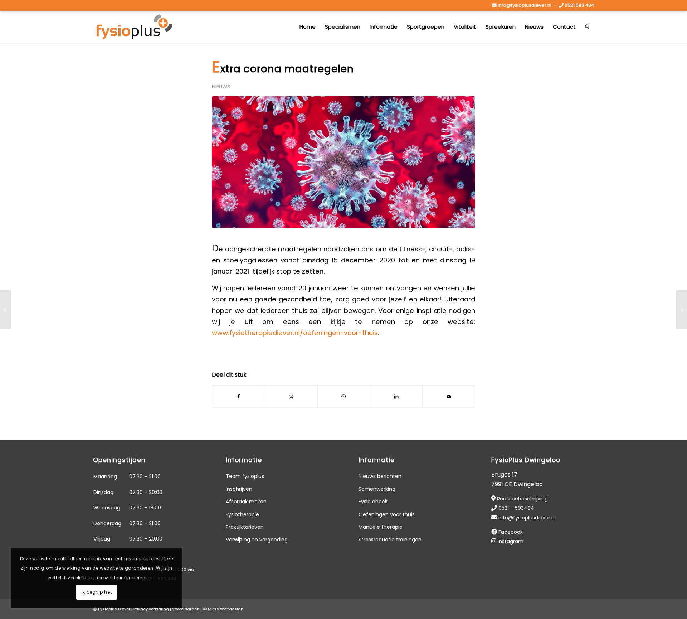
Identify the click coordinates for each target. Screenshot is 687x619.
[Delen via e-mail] (449, 396)
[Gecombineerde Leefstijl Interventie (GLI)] (681, 309)
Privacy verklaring (151, 609)
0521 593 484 (579, 5)
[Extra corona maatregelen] (343, 162)
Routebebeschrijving (522, 498)
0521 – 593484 (516, 508)
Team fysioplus (245, 476)
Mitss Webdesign (225, 609)
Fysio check (373, 501)
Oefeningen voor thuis (387, 514)
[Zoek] (587, 27)
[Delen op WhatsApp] (344, 396)
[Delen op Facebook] (238, 396)
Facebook (510, 532)
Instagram (510, 541)
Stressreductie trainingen (390, 539)
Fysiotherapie (242, 514)
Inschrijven (239, 489)
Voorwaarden (185, 609)
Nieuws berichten (380, 476)
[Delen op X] (291, 396)
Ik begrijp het (97, 592)
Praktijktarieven (245, 527)
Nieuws (221, 86)
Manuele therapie (381, 527)
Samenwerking (377, 489)
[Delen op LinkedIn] (396, 396)
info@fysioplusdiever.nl (524, 5)
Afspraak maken (246, 501)
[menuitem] (307, 27)
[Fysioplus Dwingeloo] (134, 26)
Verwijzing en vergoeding (257, 539)
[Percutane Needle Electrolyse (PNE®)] (5, 309)
